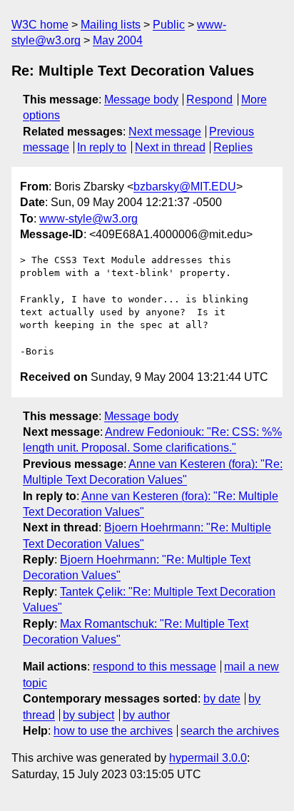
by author (146, 715)
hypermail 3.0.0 (208, 758)
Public (169, 25)
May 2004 (118, 40)
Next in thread (170, 147)
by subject (88, 715)
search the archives (230, 731)
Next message (164, 132)
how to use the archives (113, 731)
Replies (233, 147)
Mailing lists (111, 25)
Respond (209, 99)
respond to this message (154, 666)
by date (221, 699)
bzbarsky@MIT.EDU (184, 186)
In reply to (101, 147)
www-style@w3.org (88, 219)
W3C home (40, 25)
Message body (141, 99)
